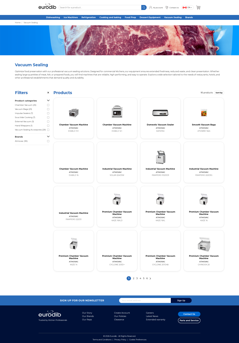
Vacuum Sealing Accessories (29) (30, 130)
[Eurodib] (50, 318)
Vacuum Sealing (173, 17)
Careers (150, 313)
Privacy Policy (120, 340)
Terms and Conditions (102, 340)
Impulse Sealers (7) (24, 113)
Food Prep (130, 17)
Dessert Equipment (150, 17)
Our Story (87, 313)
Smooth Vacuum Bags (204, 125)
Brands (189, 17)
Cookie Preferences (137, 340)
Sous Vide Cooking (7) (25, 117)
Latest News (152, 316)
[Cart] (198, 7)
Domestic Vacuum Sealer (160, 125)
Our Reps (87, 319)
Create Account (122, 313)
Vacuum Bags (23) (23, 109)
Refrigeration (89, 17)
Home (18, 22)
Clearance (119, 319)
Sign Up (181, 300)
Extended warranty (155, 319)
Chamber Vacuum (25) (25, 105)
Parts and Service (189, 320)
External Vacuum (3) (24, 121)
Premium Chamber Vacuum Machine (117, 213)
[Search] (144, 7)
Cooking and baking (110, 17)
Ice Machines (71, 17)
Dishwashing (53, 17)
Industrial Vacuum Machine (117, 169)
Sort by (219, 93)
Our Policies (120, 316)
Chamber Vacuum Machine (73, 125)
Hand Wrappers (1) (23, 125)
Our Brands (88, 316)
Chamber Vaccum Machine (73, 169)
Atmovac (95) (21, 141)
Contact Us (189, 314)
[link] (156, 7)
